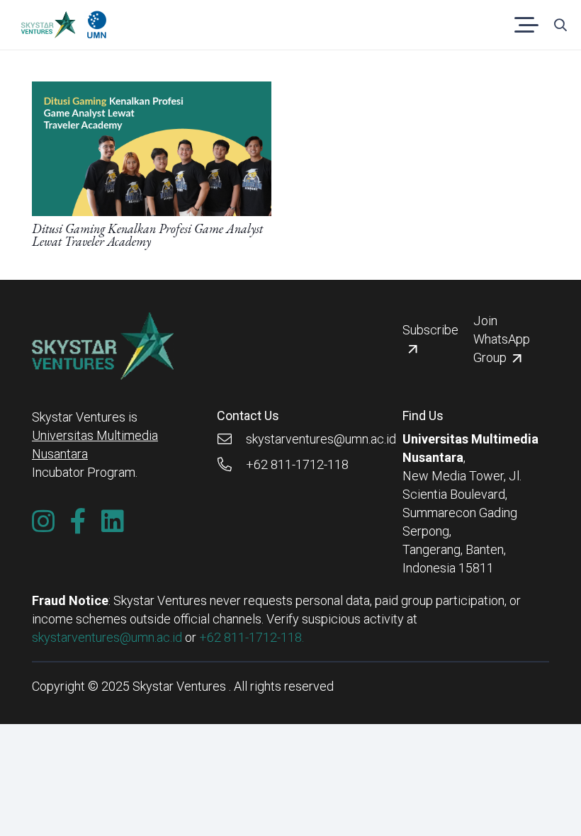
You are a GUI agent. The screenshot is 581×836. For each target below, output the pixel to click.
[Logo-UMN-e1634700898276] (97, 25)
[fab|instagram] (43, 521)
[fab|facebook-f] (78, 521)
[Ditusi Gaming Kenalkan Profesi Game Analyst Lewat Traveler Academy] (151, 90)
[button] (527, 25)
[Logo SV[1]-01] (48, 25)
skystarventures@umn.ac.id (107, 637)
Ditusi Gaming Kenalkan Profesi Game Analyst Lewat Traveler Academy (147, 234)
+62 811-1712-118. (251, 637)
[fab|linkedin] (112, 521)
